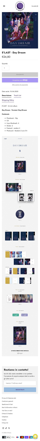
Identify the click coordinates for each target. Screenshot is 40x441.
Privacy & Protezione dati (9, 398)
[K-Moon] (20, 6)
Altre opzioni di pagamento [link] (20, 85)
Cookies (4, 420)
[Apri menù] (4, 6)
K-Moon (9, 433)
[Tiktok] (6, 428)
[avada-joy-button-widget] (35, 436)
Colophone (5, 417)
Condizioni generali (7, 401)
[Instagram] (3, 428)
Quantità (4, 63)
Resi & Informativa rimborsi (9, 407)
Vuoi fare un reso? (7, 410)
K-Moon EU (5, 423)
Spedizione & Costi (7, 404)
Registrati (20, 390)
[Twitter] (9, 428)
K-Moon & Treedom (7, 413)
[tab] (6, 96)
